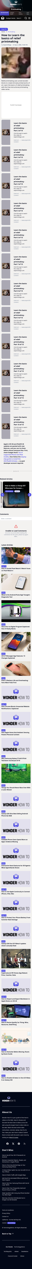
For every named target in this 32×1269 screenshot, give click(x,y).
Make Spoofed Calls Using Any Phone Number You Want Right (16, 1194)
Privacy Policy (6, 1213)
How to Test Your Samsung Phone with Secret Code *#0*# (15, 1184)
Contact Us (5, 1216)
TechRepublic (8, 1251)
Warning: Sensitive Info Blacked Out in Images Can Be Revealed (13, 1199)
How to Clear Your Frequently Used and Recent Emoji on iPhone (14, 1189)
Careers (8, 1223)
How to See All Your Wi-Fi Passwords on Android (13, 1156)
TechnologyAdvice (19, 1247)
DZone (22, 1256)
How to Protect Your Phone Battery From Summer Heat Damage (15, 919)
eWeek (16, 1251)
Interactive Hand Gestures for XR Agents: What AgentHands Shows (16, 867)
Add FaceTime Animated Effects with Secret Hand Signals (15, 1179)
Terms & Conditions (8, 1210)
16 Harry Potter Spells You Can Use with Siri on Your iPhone (16, 1171)
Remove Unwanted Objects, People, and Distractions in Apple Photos (14, 1161)
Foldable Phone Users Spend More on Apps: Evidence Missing (14, 841)
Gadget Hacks (12, 13)
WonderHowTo (4, 12)
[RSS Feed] (24, 1144)
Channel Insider (13, 1256)
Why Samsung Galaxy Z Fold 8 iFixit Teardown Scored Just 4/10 (13, 759)
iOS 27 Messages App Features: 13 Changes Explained (13, 657)
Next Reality (20, 13)
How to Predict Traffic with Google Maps (14, 1175)
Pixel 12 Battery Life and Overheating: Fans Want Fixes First (14, 681)
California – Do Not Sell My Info (11, 1219)
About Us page (13, 1137)
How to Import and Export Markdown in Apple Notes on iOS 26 (15, 1000)
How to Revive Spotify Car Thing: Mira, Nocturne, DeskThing (15, 1023)
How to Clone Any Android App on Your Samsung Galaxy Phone (13, 1166)
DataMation (24, 1251)
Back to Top (6, 1234)
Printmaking (16, 9)
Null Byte (28, 13)
